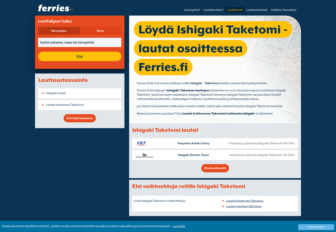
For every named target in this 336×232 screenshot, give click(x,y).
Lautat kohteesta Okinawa (244, 201)
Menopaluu (58, 30)
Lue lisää (179, 226)
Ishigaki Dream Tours (193, 155)
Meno (100, 30)
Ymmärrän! (316, 227)
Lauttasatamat (256, 10)
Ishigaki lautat (56, 93)
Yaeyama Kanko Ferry (193, 143)
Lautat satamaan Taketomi (65, 105)
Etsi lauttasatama (80, 118)
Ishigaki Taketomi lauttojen (188, 90)
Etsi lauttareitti (215, 168)
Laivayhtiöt (192, 10)
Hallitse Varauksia (283, 10)
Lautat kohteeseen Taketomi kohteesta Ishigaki (218, 113)
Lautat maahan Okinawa (244, 206)
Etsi (80, 56)
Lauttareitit (235, 10)
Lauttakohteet (213, 10)
